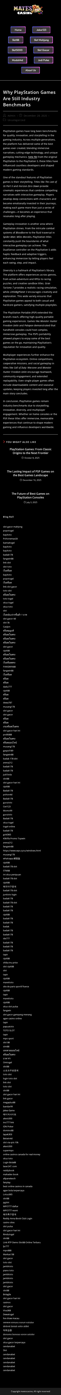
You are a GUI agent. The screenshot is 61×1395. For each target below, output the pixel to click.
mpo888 (7, 1250)
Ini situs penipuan (12, 874)
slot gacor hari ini (11, 730)
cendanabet (9, 1346)
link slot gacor (10, 586)
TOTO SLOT (9, 1030)
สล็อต (5, 678)
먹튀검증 (7, 1330)
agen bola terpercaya (13, 1190)
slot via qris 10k (10, 1142)
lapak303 (7, 1134)
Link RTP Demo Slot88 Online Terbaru (22, 1242)
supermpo (8, 1150)
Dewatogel (8, 1314)
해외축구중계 (9, 1214)
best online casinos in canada (17, 1186)
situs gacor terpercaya (14, 1342)
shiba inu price (10, 962)
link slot (7, 562)
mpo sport (8, 1038)
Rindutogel (8, 1234)
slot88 (6, 778)
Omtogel (7, 1062)
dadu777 (7, 686)
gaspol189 (8, 750)
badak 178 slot (10, 758)
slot (5, 610)
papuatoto (8, 1026)
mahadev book (10, 1174)
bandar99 (8, 1106)
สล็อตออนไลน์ (10, 742)
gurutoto (7, 802)
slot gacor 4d (9, 618)
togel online (9, 826)
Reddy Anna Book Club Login (17, 1218)
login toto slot (10, 1078)
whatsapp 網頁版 (11, 858)
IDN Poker (8, 1126)
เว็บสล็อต (7, 570)
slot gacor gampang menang (17, 1014)
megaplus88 (9, 1102)
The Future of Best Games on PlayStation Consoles (30, 495)
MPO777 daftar (10, 1206)
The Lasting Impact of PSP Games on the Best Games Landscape (30, 473)
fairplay (7, 1182)
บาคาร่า (7, 1058)
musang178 (9, 706)
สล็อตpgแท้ (8, 630)
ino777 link (8, 1122)
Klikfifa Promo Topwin (14, 838)
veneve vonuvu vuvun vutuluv (18, 1322)
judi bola (7, 774)
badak (6, 926)
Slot (5, 1350)
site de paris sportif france (16, 986)
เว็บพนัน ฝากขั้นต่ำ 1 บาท (15, 614)
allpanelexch (9, 1178)
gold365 (7, 834)
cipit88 (6, 650)
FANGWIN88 (9, 666)
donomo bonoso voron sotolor (19, 1334)
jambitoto (8, 1266)
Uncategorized (16, 120)
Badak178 (8, 790)
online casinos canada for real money (21, 1154)
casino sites (9, 1222)
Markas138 (8, 1254)
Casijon (6, 626)
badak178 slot (10, 866)
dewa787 (7, 702)
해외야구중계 (9, 886)
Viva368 (7, 1310)
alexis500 (7, 1118)
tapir (5, 954)
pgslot (6, 1202)
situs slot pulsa (10, 1006)
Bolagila (7, 1294)
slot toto (7, 566)
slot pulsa (8, 1226)
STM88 (6, 870)
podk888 (7, 734)
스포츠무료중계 (10, 1070)
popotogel (8, 530)
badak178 (8, 554)
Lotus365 (7, 1194)
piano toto (8, 1270)
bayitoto (7, 534)
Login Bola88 (9, 1162)
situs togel (8, 602)
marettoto (8, 982)
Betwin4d (8, 1138)
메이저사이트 (9, 1114)
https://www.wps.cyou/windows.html (22, 850)
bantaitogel (9, 542)
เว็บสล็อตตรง (9, 662)
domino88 (8, 1130)
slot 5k (6, 622)
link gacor (8, 1098)
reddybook (8, 1170)
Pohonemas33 (10, 538)
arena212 (7, 762)
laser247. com (10, 1166)
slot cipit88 (8, 966)
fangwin (7, 1010)
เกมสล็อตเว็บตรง (11, 726)
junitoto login (10, 894)
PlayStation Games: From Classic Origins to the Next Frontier (31, 451)
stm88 (6, 1046)
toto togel (8, 598)
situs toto (8, 606)
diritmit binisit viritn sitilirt (16, 1326)
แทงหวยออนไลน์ (11, 1050)
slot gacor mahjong (12, 526)
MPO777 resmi (10, 1210)
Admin (12, 115)
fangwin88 (8, 558)
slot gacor (8, 646)
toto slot (7, 590)
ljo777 (6, 1246)
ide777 (6, 938)
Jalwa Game (9, 1110)
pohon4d (7, 794)
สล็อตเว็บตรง (9, 594)
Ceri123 (7, 806)
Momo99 (7, 810)
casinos (7, 1302)
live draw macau (11, 1318)
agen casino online (12, 1018)
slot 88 (6, 1042)
